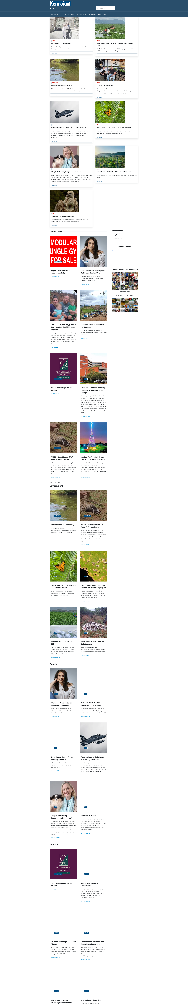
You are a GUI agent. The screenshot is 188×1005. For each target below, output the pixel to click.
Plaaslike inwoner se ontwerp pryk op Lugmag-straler (69, 127)
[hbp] (64, 18)
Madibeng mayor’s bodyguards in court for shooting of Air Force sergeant (63, 327)
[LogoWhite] (60, 1)
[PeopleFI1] (125, 272)
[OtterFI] (64, 59)
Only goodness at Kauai (105, 85)
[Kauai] (110, 59)
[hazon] (110, 146)
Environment (57, 448)
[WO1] (125, 250)
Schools (59, 378)
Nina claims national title (91, 1000)
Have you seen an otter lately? (61, 85)
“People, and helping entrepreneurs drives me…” (66, 172)
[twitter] (53, 8)
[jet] (64, 102)
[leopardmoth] (110, 102)
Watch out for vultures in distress (62, 216)
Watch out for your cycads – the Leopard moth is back (115, 127)
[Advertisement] (125, 323)
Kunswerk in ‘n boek (88, 816)
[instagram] (55, 8)
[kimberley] (64, 146)
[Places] (125, 298)
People (85, 261)
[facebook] (50, 8)
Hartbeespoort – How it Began (61, 43)
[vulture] (64, 190)
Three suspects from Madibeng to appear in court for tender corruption (93, 390)
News (60, 261)
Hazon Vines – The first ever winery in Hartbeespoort (114, 172)
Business (56, 261)
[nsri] (110, 18)
